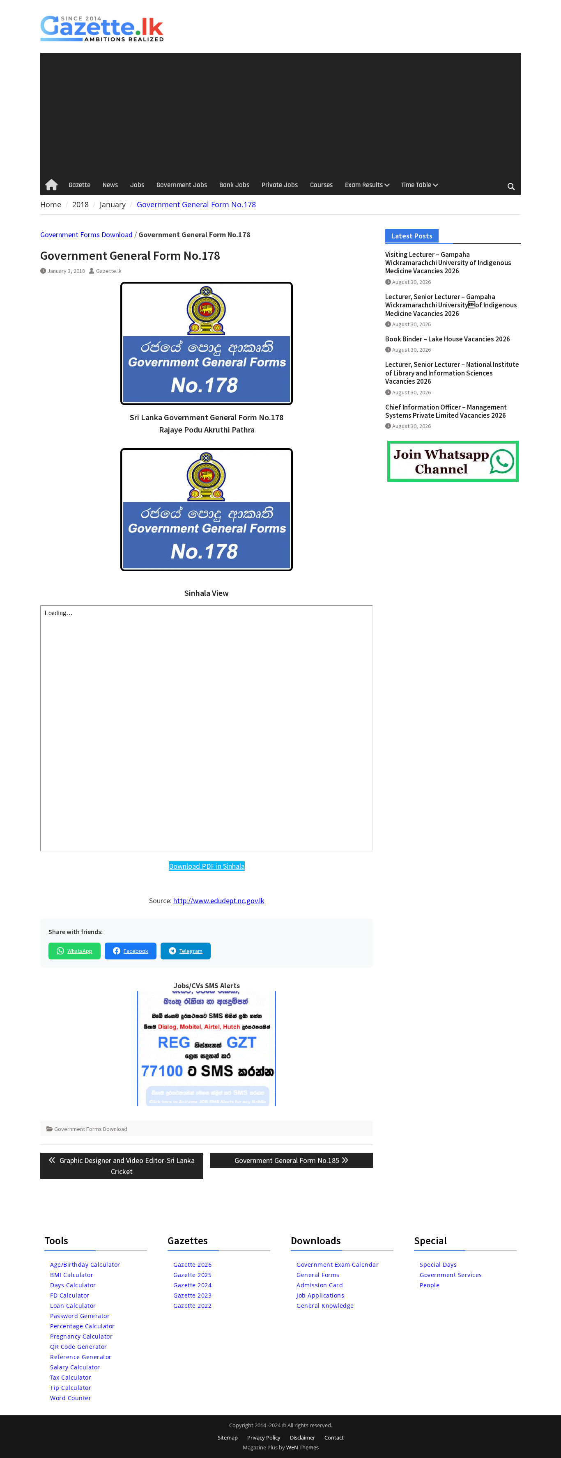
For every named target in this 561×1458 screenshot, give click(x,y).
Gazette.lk (109, 271)
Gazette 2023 (192, 1295)
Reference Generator (81, 1357)
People (429, 1285)
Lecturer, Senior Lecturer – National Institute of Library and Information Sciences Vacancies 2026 (452, 373)
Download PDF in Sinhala (207, 866)
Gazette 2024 (192, 1285)
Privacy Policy (263, 1437)
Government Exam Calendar (338, 1264)
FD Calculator (70, 1295)
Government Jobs (181, 185)
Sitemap (228, 1437)
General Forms (318, 1275)
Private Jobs (280, 185)
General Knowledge (325, 1305)
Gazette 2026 (192, 1264)
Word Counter (70, 1398)
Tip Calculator (70, 1388)
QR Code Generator (78, 1346)
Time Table (416, 185)
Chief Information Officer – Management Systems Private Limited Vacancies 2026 (446, 411)
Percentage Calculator (82, 1326)
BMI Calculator (71, 1275)
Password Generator (80, 1316)
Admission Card (320, 1285)
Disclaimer (302, 1437)
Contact (334, 1437)
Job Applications (320, 1295)
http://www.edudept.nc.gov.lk (218, 900)
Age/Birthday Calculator (85, 1264)
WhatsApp (79, 950)
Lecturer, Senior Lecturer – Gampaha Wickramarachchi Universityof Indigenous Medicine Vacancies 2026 (451, 305)
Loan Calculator (73, 1305)
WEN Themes (302, 1447)
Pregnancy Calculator (81, 1336)
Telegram (190, 950)
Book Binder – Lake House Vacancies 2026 (447, 338)
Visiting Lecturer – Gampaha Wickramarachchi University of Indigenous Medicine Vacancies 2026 (448, 263)
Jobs (137, 185)
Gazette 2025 (192, 1275)
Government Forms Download (86, 234)
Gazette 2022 (192, 1305)
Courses (321, 185)
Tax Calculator (70, 1377)
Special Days (438, 1264)
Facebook (136, 950)
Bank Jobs (234, 185)
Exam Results (364, 185)
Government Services (451, 1275)
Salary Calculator (75, 1367)
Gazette (79, 185)
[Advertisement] (280, 114)
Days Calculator (73, 1285)
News (110, 185)
